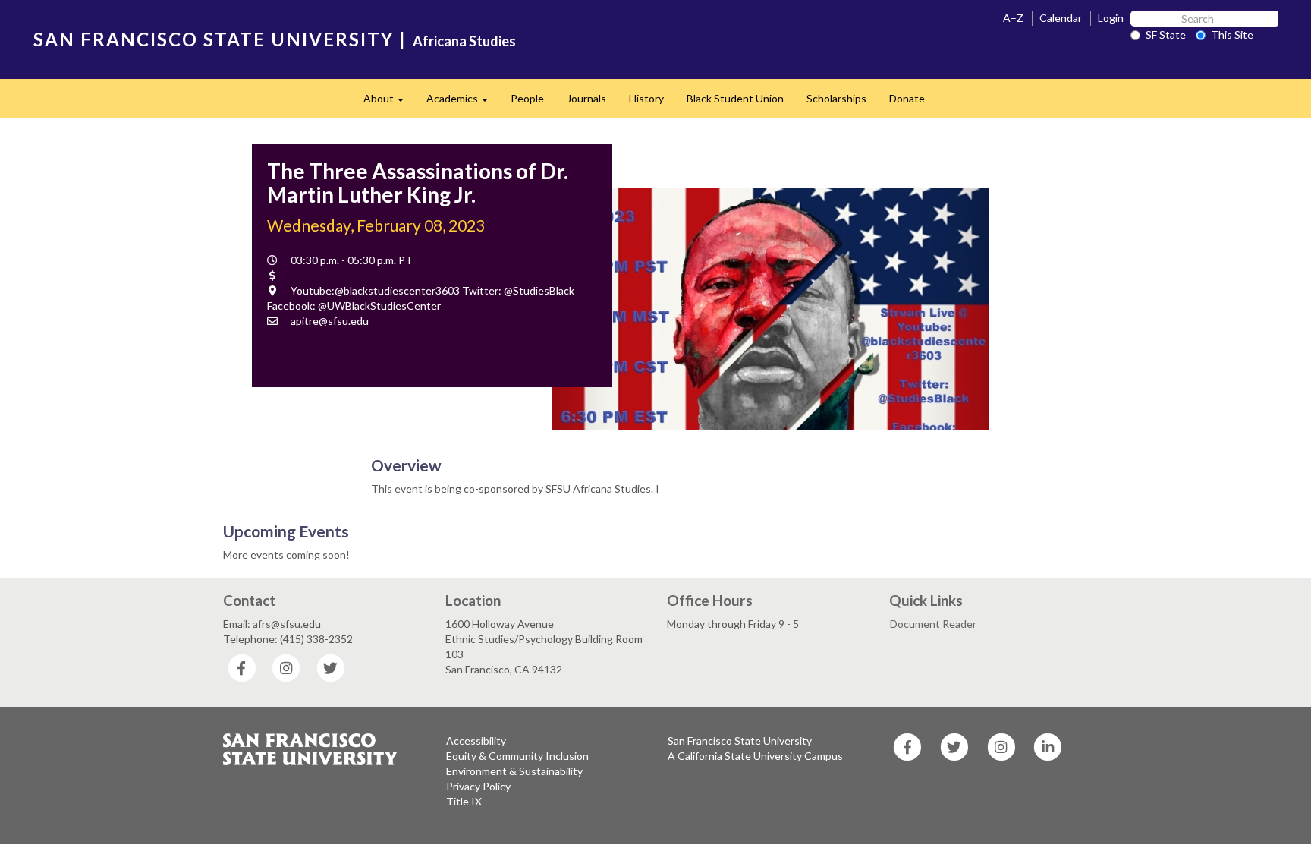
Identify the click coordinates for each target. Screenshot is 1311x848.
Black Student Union (735, 98)
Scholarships (836, 98)
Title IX (464, 801)
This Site (1232, 34)
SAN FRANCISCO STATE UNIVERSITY (213, 39)
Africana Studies (464, 41)
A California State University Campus (755, 755)
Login (1111, 17)
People (527, 98)
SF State (1166, 34)
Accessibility (476, 740)
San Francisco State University (740, 740)
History (646, 98)
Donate (907, 98)
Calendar (1060, 17)
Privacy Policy (478, 786)
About (389, 103)
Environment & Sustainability (514, 770)
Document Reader (933, 623)
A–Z (1013, 17)
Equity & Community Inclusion (517, 755)
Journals (586, 98)
